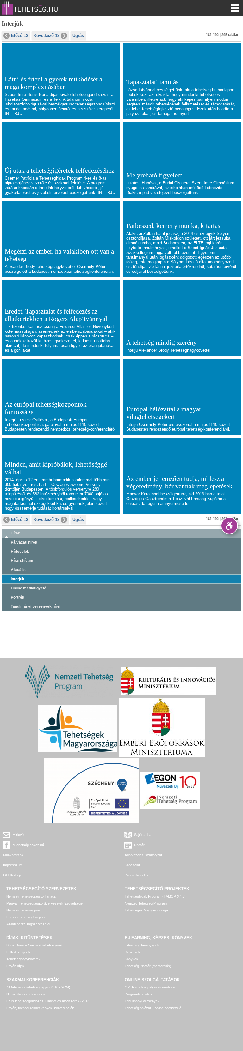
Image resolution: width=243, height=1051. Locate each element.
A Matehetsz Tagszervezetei (28, 924)
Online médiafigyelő (28, 588)
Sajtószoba (142, 835)
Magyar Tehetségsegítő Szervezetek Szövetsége (44, 903)
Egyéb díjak (15, 966)
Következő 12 (46, 35)
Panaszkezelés (136, 875)
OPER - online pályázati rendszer (150, 987)
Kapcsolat (132, 865)
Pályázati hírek (24, 542)
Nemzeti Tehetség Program (146, 903)
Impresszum (12, 865)
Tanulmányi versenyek (142, 1001)
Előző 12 (19, 35)
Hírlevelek (20, 551)
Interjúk (17, 579)
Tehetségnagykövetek (23, 959)
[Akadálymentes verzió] (229, 525)
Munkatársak (13, 855)
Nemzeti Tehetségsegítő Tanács (31, 896)
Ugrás (78, 35)
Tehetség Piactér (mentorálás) (148, 966)
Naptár (139, 845)
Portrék (17, 597)
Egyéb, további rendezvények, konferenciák (40, 1008)
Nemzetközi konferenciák (26, 994)
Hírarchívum (22, 560)
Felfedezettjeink (18, 952)
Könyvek (131, 959)
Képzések (132, 952)
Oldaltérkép (12, 875)
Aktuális (18, 570)
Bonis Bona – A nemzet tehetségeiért (34, 945)
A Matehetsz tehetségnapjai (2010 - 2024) (38, 987)
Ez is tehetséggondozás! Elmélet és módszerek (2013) (48, 1001)
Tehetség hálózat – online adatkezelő (153, 1008)
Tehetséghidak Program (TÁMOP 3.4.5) (155, 896)
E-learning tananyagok (142, 945)
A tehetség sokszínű (28, 845)
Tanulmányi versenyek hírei (35, 606)
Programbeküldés (138, 994)
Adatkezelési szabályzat (143, 855)
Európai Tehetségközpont (26, 917)
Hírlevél (18, 835)
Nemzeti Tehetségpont (23, 910)
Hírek (15, 533)
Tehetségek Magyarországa (146, 910)
